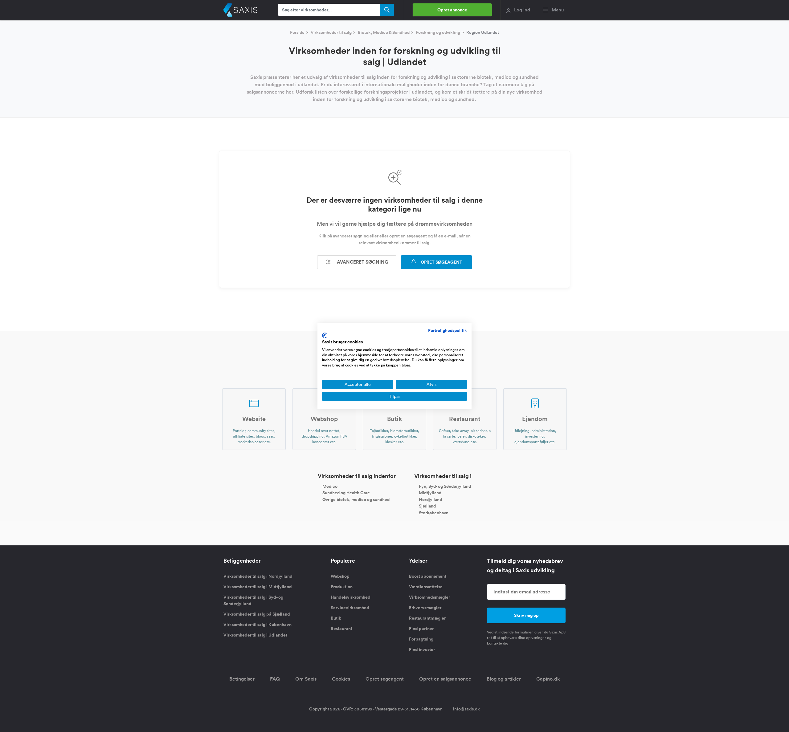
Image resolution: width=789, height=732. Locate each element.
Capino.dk (548, 679)
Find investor (422, 649)
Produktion (342, 587)
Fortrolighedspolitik (447, 330)
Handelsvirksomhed (350, 597)
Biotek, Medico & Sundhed (384, 32)
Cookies (341, 679)
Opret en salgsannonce (445, 679)
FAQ (275, 679)
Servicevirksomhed (350, 608)
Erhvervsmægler (425, 608)
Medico (329, 486)
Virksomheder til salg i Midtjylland (257, 587)
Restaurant (341, 628)
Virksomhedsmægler (429, 597)
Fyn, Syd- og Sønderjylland (445, 486)
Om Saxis (306, 679)
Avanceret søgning (362, 262)
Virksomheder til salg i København (257, 624)
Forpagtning (421, 639)
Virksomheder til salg (331, 32)
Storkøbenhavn (433, 513)
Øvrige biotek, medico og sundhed (356, 499)
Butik (336, 618)
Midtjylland (430, 493)
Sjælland (427, 506)
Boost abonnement (427, 576)
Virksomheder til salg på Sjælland (256, 614)
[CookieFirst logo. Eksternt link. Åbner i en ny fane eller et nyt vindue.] (324, 335)
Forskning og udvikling (438, 32)
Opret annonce (452, 10)
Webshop (340, 576)
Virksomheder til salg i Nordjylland (257, 576)
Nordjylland (430, 499)
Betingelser (242, 679)
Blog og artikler (504, 679)
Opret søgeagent (385, 679)
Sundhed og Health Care (346, 493)
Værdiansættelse (426, 587)
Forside (297, 32)
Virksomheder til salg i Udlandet (255, 635)
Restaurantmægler (427, 618)
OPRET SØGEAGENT (441, 262)
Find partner (421, 628)
